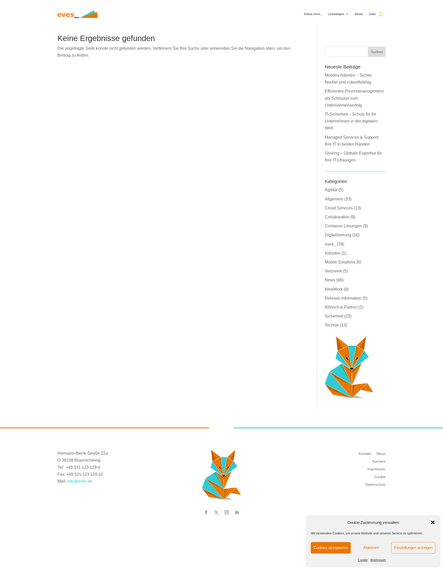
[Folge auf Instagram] (227, 512)
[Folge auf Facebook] (206, 512)
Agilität (331, 190)
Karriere (379, 461)
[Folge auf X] (216, 512)
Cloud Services (339, 208)
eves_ (330, 244)
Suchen (377, 52)
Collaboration (337, 217)
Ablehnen (371, 547)
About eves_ (313, 14)
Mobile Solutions (340, 262)
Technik (332, 325)
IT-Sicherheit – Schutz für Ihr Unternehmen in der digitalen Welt (351, 121)
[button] (432, 522)
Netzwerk (333, 271)
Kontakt (365, 453)
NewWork (334, 289)
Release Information (343, 298)
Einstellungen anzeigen (413, 547)
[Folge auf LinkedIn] (237, 512)
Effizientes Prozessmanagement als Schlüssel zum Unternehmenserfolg (354, 98)
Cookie (363, 560)
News (359, 14)
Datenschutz (375, 484)
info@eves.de (79, 481)
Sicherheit (334, 316)
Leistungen (336, 14)
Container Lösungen (343, 226)
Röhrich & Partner (341, 307)
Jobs (372, 14)
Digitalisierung (338, 235)
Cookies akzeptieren (331, 547)
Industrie (332, 253)
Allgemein (334, 199)
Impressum (378, 560)
